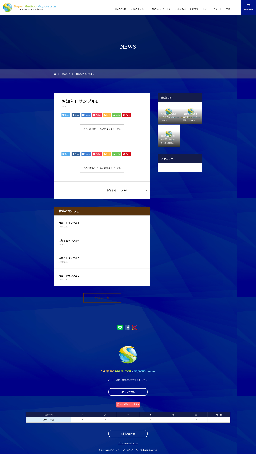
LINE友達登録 (128, 392)
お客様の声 (180, 9)
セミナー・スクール (212, 9)
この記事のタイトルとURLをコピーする (102, 129)
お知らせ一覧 (102, 298)
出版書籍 (194, 9)
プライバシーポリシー (128, 443)
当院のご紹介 (120, 9)
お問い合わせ (128, 433)
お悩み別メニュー (139, 9)
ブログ (229, 9)
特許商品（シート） (161, 9)
